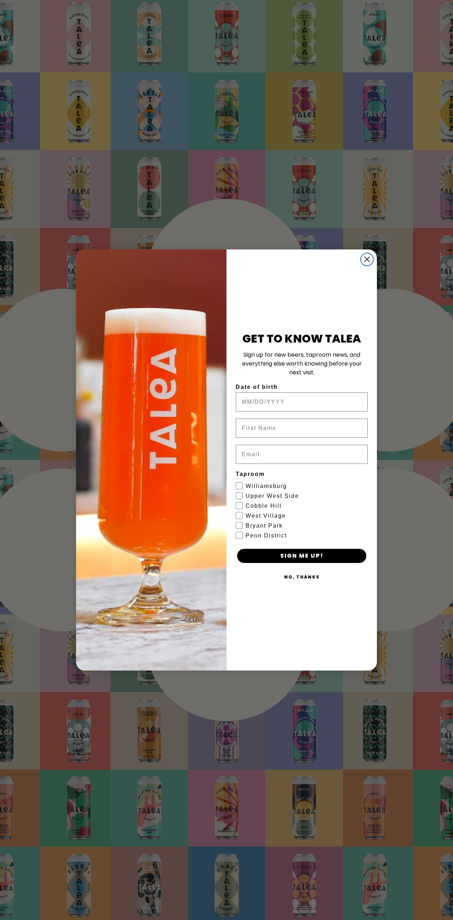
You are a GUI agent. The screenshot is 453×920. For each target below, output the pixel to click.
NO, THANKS (302, 577)
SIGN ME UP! (301, 556)
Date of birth (257, 387)
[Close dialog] (367, 259)
